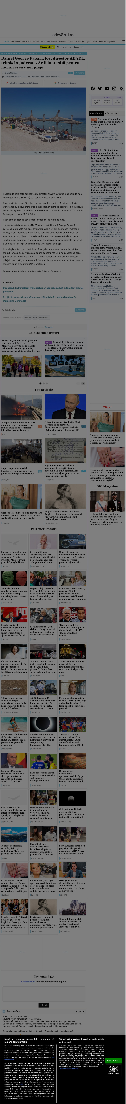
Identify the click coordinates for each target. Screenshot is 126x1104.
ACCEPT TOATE (114, 1061)
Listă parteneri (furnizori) (68, 1068)
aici (21, 1084)
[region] (63, 1069)
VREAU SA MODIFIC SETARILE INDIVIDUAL (113, 1070)
